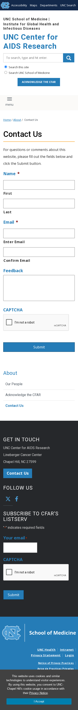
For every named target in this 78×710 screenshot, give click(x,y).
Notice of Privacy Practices (56, 663)
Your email (15, 538)
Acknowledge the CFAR (39, 82)
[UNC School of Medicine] (39, 632)
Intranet (67, 650)
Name (11, 173)
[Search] (68, 57)
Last (7, 212)
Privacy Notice (38, 693)
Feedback (13, 270)
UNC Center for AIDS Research (30, 42)
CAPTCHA (13, 310)
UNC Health (46, 650)
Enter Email (14, 241)
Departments (48, 5)
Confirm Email (16, 260)
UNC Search (68, 5)
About (17, 119)
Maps (33, 5)
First (7, 193)
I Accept (39, 701)
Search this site (18, 67)
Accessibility (19, 5)
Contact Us (14, 406)
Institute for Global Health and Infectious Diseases (31, 26)
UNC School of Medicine (25, 19)
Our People (14, 384)
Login (69, 655)
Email (10, 222)
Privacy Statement (46, 655)
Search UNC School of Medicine (29, 73)
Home (7, 119)
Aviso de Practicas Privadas (55, 668)
